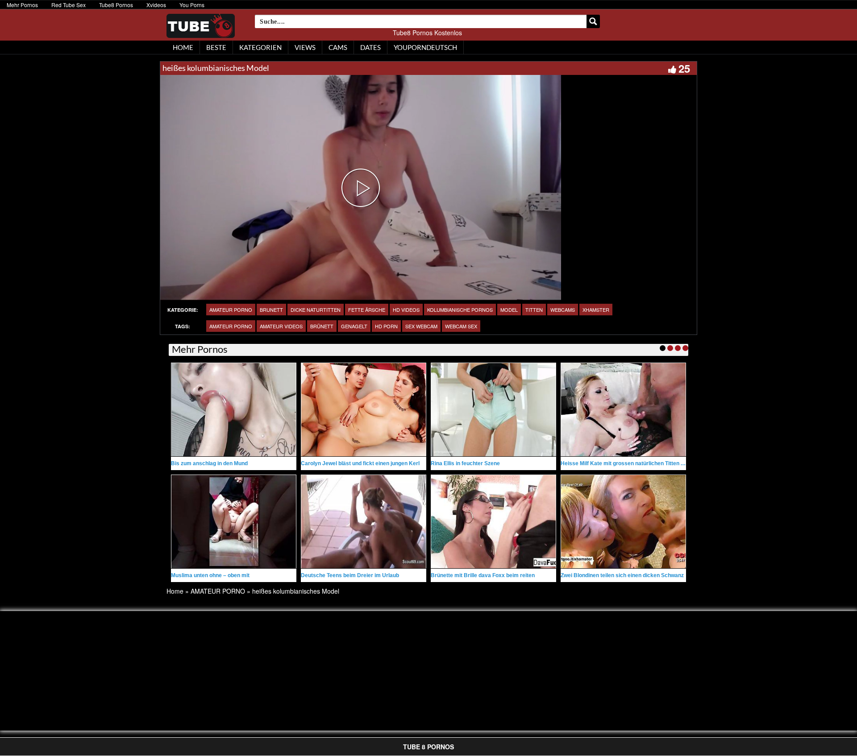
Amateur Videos (281, 326)
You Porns (191, 5)
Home (174, 591)
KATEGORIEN (260, 47)
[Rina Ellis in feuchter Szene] (493, 410)
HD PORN (386, 326)
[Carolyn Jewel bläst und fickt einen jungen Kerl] (363, 410)
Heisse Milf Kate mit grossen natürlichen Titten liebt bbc (631, 463)
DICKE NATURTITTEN (316, 309)
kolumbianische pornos (460, 309)
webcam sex (461, 326)
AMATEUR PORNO (230, 309)
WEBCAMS (562, 309)
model (509, 309)
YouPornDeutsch (425, 47)
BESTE (216, 47)
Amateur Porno (230, 326)
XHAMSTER (595, 309)
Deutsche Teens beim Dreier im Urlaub (350, 575)
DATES (370, 47)
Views (305, 47)
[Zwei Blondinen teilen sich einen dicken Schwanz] (623, 522)
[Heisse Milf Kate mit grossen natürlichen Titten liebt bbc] (623, 410)
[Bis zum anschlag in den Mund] (233, 410)
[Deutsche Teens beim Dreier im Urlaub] (363, 522)
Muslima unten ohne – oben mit (210, 575)
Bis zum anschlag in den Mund (209, 463)
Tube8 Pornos (116, 5)
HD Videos (406, 309)
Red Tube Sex (68, 5)
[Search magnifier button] (593, 21)
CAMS (338, 47)
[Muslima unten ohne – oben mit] (233, 522)
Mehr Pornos (22, 5)
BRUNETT (271, 309)
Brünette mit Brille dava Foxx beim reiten (483, 575)
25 (684, 68)
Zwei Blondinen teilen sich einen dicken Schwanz (622, 575)
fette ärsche (366, 309)
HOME (183, 47)
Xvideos (156, 5)
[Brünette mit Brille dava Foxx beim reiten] (493, 522)
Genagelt (354, 326)
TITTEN (534, 309)
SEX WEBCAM (421, 326)
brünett (321, 326)
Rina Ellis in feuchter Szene (465, 463)
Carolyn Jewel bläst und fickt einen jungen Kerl (360, 463)
